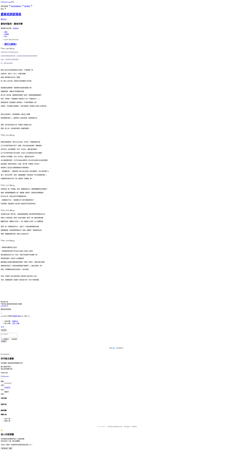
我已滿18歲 (4, 448)
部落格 (6, 34)
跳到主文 (4, 19)
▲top (2, 326)
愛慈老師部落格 (11, 14)
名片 (5, 36)
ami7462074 (4, 306)
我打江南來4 (10, 44)
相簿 (5, 32)
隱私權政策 (127, 426)
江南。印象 (15, 323)
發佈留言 (3, 341)
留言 (19, 316)
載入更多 (3, 330)
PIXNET (103, 426)
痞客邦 (15, 316)
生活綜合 (16, 28)
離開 (10, 448)
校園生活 (15, 321)
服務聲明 (134, 426)
